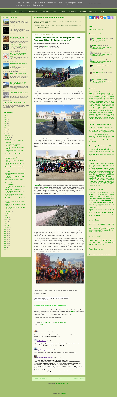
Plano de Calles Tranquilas (100, 136)
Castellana (96, 167)
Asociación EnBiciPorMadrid (104, 127)
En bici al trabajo (45, 11)
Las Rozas (111, 204)
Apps (90, 93)
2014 (5, 233)
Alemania (91, 239)
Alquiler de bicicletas (94, 92)
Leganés (92, 206)
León (93, 227)
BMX (113, 93)
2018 (5, 131)
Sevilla (105, 228)
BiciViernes (106, 129)
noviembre (8, 137)
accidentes (111, 118)
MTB (97, 110)
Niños (106, 112)
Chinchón (104, 196)
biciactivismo (111, 139)
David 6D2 (94, 52)
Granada (107, 225)
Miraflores (107, 206)
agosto (7, 213)
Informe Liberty (92, 134)
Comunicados (111, 130)
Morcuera (92, 208)
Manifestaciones (103, 110)
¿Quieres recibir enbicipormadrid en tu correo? (99, 254)
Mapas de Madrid (104, 174)
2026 (5, 115)
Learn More (92, 4)
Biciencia (112, 129)
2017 (5, 133)
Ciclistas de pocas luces (15, 28)
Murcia (96, 227)
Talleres (101, 118)
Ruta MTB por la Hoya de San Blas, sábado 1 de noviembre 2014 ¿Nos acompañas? (18, 84)
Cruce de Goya (103, 131)
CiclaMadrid (37, 185)
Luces (108, 153)
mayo (6, 219)
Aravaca (103, 163)
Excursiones (92, 105)
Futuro (95, 108)
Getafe (100, 202)
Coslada (107, 198)
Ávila (100, 231)
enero (6, 227)
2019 (5, 129)
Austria (102, 239)
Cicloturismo (100, 101)
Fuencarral (105, 171)
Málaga (99, 227)
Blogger (64, 393)
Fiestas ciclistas (108, 107)
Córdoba (91, 225)
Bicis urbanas (97, 151)
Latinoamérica (100, 242)
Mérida (103, 227)
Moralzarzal (112, 206)
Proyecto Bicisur (93, 137)
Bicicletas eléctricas (103, 149)
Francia (105, 241)
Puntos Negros (101, 137)
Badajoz (99, 223)
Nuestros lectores (101, 135)
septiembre (8, 211)
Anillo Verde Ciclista (95, 163)
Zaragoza (97, 231)
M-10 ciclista (97, 172)
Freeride (91, 108)
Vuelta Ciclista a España (105, 230)
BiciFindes (99, 129)
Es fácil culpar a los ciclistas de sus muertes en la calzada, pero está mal (18, 45)
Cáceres (112, 224)
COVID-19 (100, 96)
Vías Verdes (92, 231)
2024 (5, 119)
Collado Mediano (110, 196)
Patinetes (112, 114)
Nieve (102, 112)
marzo (6, 223)
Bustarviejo (112, 194)
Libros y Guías (92, 110)
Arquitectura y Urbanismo (98, 93)
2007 (5, 247)
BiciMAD (23, 11)
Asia (95, 239)
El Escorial (93, 200)
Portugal (91, 244)
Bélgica (106, 239)
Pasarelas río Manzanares (107, 179)
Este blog (15, 11)
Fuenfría (111, 200)
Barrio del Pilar (92, 165)
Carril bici (102, 98)
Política (91, 115)
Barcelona (104, 223)
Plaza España (107, 181)
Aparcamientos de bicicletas (106, 92)
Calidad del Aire (72, 11)
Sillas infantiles (107, 154)
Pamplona (110, 227)
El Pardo (111, 170)
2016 (5, 230)
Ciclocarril (92, 101)
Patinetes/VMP (93, 11)
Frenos (104, 152)
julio (6, 215)
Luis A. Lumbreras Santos (98, 38)
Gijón (103, 225)
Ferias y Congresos (95, 107)
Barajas (112, 163)
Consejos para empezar (95, 102)
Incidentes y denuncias (107, 108)
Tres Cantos (97, 215)
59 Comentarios (62, 322)
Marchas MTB (110, 110)
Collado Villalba (93, 198)
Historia (99, 108)
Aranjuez (93, 194)
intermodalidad (92, 120)
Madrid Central (110, 172)
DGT (107, 102)
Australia (99, 239)
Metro (112, 174)
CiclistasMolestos (103, 130)
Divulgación (62, 11)
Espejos (90, 152)
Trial (104, 118)
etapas (47, 187)
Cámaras (112, 151)
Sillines (113, 154)
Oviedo (106, 227)
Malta (106, 242)
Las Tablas (91, 172)
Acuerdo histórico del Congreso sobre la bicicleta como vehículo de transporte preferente (19, 94)
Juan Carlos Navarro (97, 72)
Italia (94, 242)
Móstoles (98, 208)
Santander (96, 228)
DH (110, 102)
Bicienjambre (104, 94)
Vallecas (107, 183)
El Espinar (95, 225)
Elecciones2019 (100, 171)
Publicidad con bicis (98, 115)
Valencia (112, 228)
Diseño (106, 104)
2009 (5, 243)
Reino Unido (98, 244)
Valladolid (91, 230)
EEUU (100, 241)
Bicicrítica (98, 94)
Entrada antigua (79, 379)
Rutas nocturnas (99, 117)
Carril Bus (96, 98)
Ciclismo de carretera (98, 99)
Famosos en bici (110, 105)
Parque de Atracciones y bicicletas (18, 20)
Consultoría (83, 11)
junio (6, 217)
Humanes (91, 204)
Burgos (91, 224)
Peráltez (90, 136)
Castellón (108, 224)
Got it (99, 4)
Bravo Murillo (106, 165)
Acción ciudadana (94, 127)
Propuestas (111, 136)
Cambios (102, 151)
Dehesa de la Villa (101, 168)
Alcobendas (106, 192)
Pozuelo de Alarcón (104, 209)
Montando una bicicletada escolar (13, 189)
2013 (5, 236)
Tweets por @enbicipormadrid (96, 29)
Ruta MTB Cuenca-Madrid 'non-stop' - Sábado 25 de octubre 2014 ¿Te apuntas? (18, 55)
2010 (5, 241)
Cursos (104, 102)
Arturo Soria (108, 163)
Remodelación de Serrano (100, 182)
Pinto (113, 208)
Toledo (108, 228)
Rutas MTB (42, 324)
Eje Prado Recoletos (101, 170)
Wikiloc (46, 46)
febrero (7, 225)
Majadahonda (100, 206)
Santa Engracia (110, 182)
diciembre (7, 135)
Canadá (110, 239)
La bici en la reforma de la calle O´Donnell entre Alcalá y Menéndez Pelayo (19, 37)
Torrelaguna (111, 214)
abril (6, 221)
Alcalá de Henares (95, 192)
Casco (108, 98)
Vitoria (94, 230)
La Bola (95, 204)
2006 (5, 250)
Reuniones (97, 139)
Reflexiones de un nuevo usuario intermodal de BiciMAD (13, 145)
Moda (99, 112)
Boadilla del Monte (103, 194)
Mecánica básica (98, 154)
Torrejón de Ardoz (104, 214)
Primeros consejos (33, 11)
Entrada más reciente (40, 379)
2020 (5, 127)
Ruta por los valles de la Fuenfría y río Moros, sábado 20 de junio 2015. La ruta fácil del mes (19, 65)
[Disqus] (59, 350)
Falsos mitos (104, 105)
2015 (5, 231)
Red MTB (106, 115)
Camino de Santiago (99, 224)
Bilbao (112, 223)
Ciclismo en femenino (109, 99)
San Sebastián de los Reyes (100, 212)
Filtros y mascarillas (96, 152)
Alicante (95, 223)
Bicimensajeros (111, 94)
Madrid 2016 (104, 172)
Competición (111, 101)
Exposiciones (98, 105)
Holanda (111, 241)
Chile (113, 239)
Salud (113, 117)
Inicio (60, 379)
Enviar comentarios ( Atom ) (62, 383)
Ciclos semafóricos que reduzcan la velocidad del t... (13, 183)
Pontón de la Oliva (93, 209)
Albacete (91, 223)
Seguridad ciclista (94, 118)
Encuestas (111, 104)
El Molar (99, 200)
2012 (5, 237)
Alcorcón (112, 192)
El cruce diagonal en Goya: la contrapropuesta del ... (12, 157)
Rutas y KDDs (108, 117)
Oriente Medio (111, 242)
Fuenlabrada (93, 202)
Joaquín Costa (111, 171)
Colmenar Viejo (101, 198)
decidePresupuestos (94, 185)
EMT (107, 168)
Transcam (91, 215)
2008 (5, 246)
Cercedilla (98, 196)
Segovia (101, 228)
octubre (7, 139)
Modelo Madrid (92, 176)
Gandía (100, 225)
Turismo (107, 118)
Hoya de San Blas (108, 202)
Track (48, 48)
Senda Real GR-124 (96, 183)
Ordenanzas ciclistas (103, 114)
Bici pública (92, 94)
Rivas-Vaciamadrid (102, 211)
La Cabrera (100, 204)
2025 (5, 117)
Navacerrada (105, 208)
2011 (5, 240)
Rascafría (95, 211)
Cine (107, 101)
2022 (5, 123)
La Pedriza (106, 204)
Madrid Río (93, 174)
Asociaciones (109, 93)
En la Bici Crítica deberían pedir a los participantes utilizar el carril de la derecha (14, 103)
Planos (54, 11)
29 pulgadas (92, 149)
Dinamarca (93, 241)
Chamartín (101, 166)
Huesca (90, 227)
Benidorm (109, 223)
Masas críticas (93, 112)
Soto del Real (97, 214)
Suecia (104, 244)
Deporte (101, 104)
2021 (5, 125)
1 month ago (100, 41)
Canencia (91, 196)
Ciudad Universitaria (109, 167)
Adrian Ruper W (96, 45)
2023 (5, 121)
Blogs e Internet (93, 96)
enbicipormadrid (93, 141)
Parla (110, 208)
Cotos (112, 198)
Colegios (102, 11)
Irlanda (91, 242)
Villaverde (112, 183)
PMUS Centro (111, 134)
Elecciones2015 (110, 131)
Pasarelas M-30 (96, 179)
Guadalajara (111, 225)
